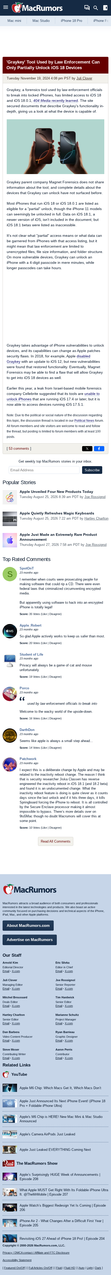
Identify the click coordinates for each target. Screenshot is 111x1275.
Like (44, 614)
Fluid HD (69, 1267)
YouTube (19, 1074)
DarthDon (27, 730)
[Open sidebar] (105, 8)
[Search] (97, 8)
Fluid (59, 1267)
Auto (81, 1267)
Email (6, 971)
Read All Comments (55, 841)
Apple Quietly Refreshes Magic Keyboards (57, 513)
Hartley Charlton (96, 518)
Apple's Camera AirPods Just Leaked (47, 1134)
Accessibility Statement (17, 1260)
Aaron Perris (64, 1049)
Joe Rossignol (95, 497)
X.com (16, 971)
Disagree (55, 614)
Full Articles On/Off (40, 1267)
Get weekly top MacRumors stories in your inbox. (55, 461)
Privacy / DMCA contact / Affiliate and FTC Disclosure (36, 1252)
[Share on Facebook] (99, 448)
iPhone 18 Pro (71, 21)
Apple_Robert (30, 625)
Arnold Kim (10, 962)
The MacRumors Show (37, 1163)
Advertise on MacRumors (30, 939)
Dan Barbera (11, 1032)
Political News (84, 420)
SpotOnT (27, 568)
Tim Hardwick (65, 997)
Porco (24, 688)
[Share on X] (87, 448)
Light (90, 1267)
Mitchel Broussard (15, 997)
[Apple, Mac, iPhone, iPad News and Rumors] (37, 13)
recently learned (55, 100)
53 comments (19, 448)
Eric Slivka (62, 962)
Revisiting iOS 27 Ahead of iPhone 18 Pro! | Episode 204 (62, 1239)
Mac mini (14, 21)
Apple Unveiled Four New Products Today (56, 492)
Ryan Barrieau (65, 1032)
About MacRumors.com (28, 925)
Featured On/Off (14, 1267)
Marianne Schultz (67, 1014)
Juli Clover (84, 78)
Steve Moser (11, 1049)
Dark (98, 1267)
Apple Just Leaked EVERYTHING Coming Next (55, 1150)
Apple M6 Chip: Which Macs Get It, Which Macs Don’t (60, 1088)
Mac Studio (41, 21)
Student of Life (31, 654)
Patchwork (28, 759)
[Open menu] (6, 8)
